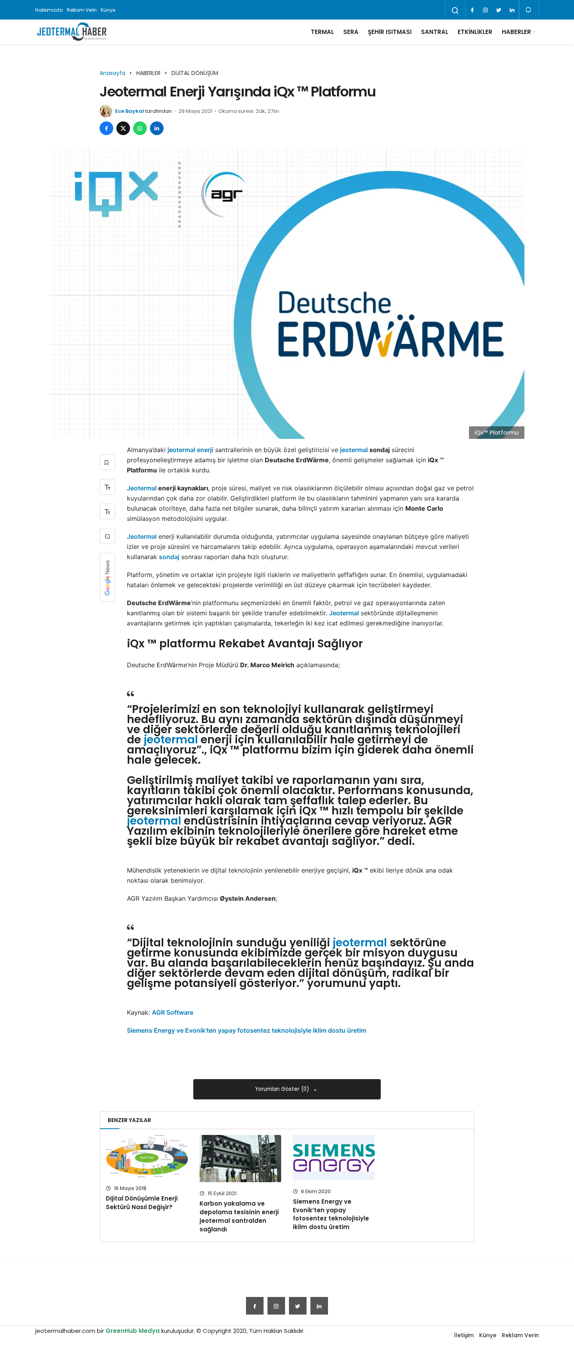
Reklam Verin (82, 10)
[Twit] (498, 10)
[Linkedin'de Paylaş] (157, 128)
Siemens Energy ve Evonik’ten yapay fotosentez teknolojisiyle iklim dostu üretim (246, 1030)
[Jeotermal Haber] (72, 32)
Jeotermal (142, 488)
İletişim (464, 1335)
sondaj (169, 557)
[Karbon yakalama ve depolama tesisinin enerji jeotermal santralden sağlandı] (241, 1159)
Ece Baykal (129, 111)
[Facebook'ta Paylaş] (106, 128)
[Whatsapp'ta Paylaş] (140, 128)
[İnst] (485, 10)
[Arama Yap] (455, 10)
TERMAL (322, 32)
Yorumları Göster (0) (282, 1089)
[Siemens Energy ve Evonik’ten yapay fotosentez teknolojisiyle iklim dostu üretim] (334, 1158)
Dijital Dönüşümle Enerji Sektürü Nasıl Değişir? (142, 1202)
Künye (108, 10)
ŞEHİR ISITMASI (390, 32)
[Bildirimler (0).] (528, 10)
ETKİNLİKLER (475, 32)
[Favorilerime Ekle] (107, 462)
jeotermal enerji (190, 450)
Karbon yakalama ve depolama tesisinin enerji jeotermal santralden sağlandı (239, 1216)
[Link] (512, 10)
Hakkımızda (49, 10)
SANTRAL (434, 32)
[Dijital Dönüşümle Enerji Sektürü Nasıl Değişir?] (147, 1156)
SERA (350, 32)
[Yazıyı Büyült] (107, 487)
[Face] (472, 10)
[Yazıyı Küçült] (107, 511)
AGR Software (172, 1012)
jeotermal (354, 450)
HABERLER (516, 32)
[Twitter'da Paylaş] (123, 128)
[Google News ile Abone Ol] (107, 577)
